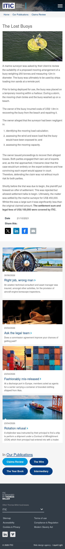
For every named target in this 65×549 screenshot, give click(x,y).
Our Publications (19, 454)
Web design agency (42, 545)
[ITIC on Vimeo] (12, 534)
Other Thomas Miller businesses (15, 504)
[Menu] (60, 6)
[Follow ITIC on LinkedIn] (5, 534)
